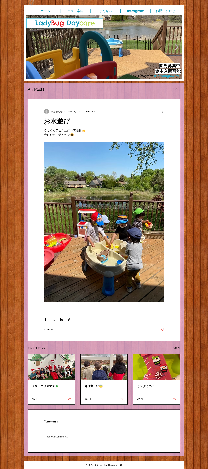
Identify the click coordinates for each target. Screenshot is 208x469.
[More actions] (162, 111)
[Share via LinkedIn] (61, 319)
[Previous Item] (32, 47)
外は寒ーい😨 (93, 386)
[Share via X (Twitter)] (53, 319)
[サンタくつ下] (156, 367)
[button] (176, 89)
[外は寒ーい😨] (104, 367)
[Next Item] (177, 47)
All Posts (36, 89)
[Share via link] (69, 319)
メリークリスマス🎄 (45, 386)
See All (176, 347)
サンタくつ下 (146, 386)
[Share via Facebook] (45, 319)
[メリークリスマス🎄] (51, 367)
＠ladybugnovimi (166, 76)
